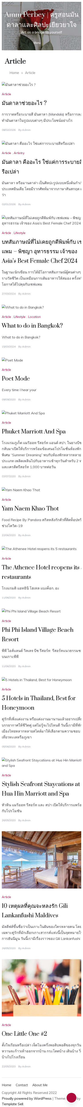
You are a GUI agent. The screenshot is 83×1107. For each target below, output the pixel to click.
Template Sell (12, 1104)
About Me (40, 1085)
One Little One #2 (24, 1034)
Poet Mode (16, 379)
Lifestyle (19, 233)
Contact (22, 1085)
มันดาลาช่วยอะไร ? (24, 103)
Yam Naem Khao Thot (30, 508)
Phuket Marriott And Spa (34, 431)
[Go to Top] (71, 1098)
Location (34, 317)
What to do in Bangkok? (32, 326)
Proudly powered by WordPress (27, 1098)
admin (26, 129)
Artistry (19, 153)
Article (6, 94)
